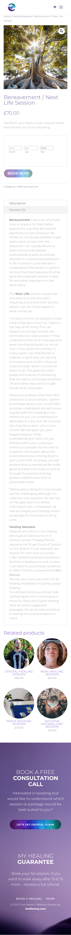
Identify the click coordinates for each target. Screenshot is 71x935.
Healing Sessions (23, 16)
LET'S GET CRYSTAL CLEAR (35, 824)
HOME (50, 898)
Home (7, 16)
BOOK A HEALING (29, 898)
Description (17, 203)
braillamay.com (35, 908)
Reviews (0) (17, 210)
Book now (18, 173)
